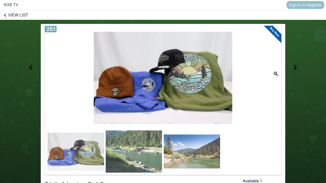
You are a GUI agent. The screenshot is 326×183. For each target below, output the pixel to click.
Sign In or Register (305, 5)
